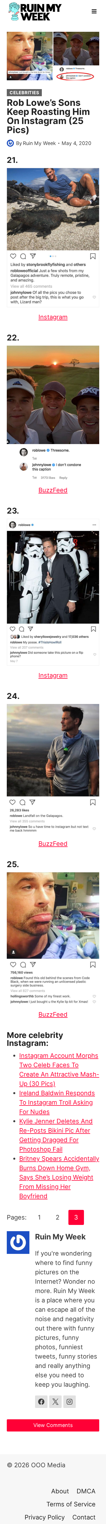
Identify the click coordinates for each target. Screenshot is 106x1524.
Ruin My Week (39, 143)
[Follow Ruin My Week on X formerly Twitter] (55, 1401)
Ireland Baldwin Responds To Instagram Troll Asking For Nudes (57, 1102)
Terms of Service (71, 1504)
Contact (84, 1517)
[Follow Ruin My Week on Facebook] (41, 1401)
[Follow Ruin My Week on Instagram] (69, 1401)
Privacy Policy (45, 1517)
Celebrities (24, 92)
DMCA (86, 1491)
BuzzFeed (53, 490)
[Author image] (10, 143)
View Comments (53, 1425)
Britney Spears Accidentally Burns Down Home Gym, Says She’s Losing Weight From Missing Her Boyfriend (59, 1177)
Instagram (53, 317)
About (60, 1491)
